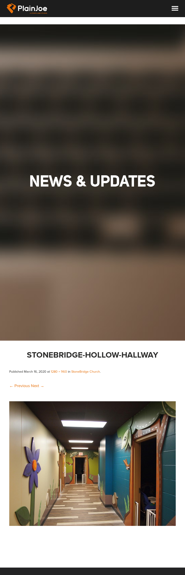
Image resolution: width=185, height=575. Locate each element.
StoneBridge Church (85, 372)
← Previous (19, 385)
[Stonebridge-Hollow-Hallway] (92, 524)
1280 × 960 (59, 372)
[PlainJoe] (27, 8)
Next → (37, 385)
